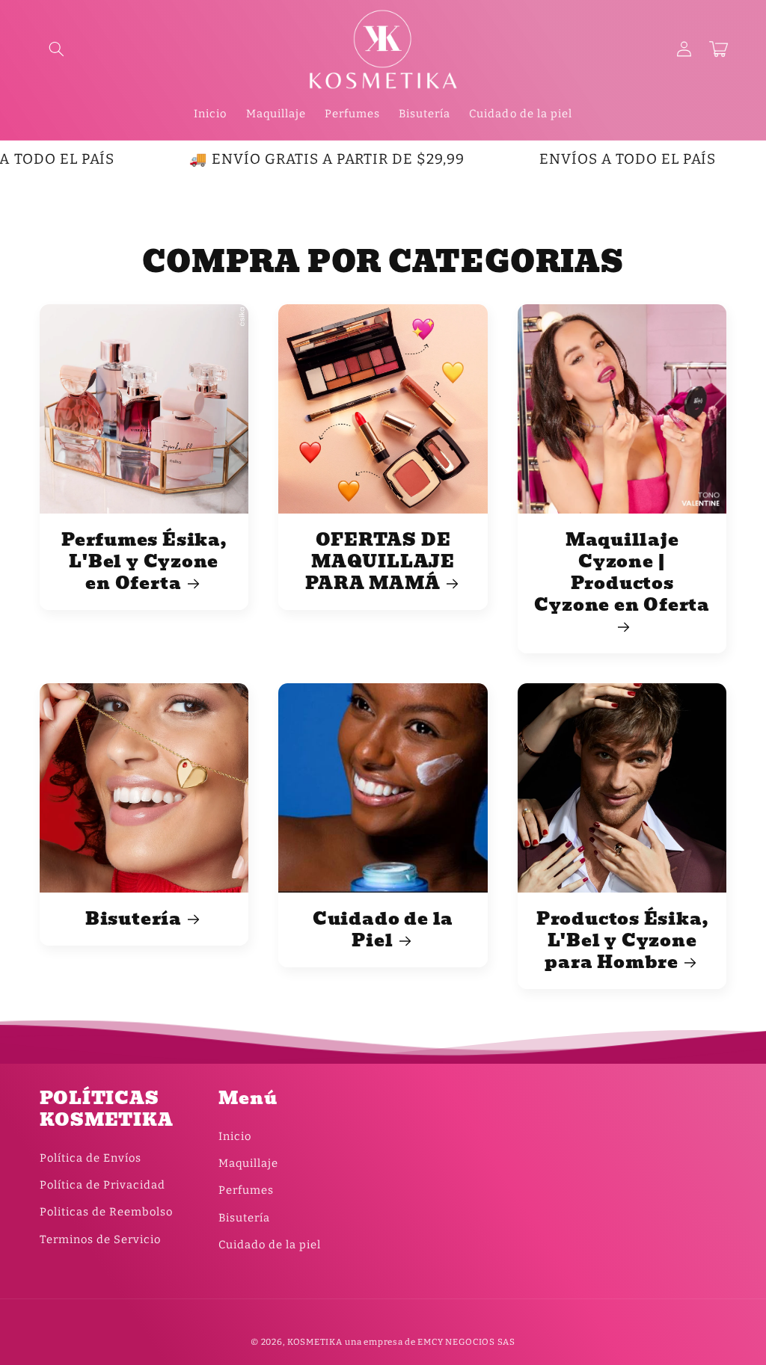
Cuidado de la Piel (383, 930)
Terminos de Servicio (100, 1239)
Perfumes (246, 1190)
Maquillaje (248, 1163)
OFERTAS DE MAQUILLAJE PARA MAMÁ (380, 561)
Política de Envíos (90, 1158)
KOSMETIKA (315, 1342)
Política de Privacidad (102, 1185)
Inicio (234, 1136)
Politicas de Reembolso (106, 1211)
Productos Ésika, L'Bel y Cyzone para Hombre (622, 940)
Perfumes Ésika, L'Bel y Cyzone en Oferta (144, 561)
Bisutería (133, 919)
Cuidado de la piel (269, 1244)
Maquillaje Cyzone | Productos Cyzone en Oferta (621, 574)
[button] (57, 49)
